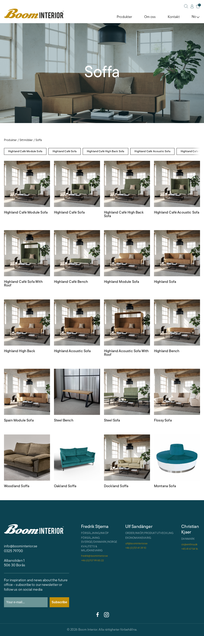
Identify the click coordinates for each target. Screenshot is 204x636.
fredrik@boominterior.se (94, 556)
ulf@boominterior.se (136, 543)
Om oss (150, 17)
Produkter (124, 17)
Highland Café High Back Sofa (105, 151)
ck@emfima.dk (189, 544)
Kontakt (174, 17)
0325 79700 (13, 551)
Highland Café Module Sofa (25, 151)
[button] (196, 151)
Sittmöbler (26, 140)
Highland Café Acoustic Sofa (152, 151)
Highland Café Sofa (64, 151)
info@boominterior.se (20, 546)
